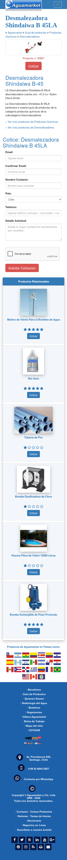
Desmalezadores (30, 36)
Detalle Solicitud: (16, 221)
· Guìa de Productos (33, 694)
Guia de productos (35, 32)
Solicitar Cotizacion (22, 268)
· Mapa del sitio (33, 725)
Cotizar (33, 66)
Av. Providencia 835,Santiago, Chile (38, 758)
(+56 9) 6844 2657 (38, 768)
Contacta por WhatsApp (38, 779)
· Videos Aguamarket (33, 716)
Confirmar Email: (16, 166)
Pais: (8, 193)
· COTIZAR (33, 730)
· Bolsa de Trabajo (34, 721)
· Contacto (21, 811)
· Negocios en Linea (33, 825)
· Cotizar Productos (40, 811)
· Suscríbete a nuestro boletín (33, 829)
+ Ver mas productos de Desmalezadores (29, 127)
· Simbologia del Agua (33, 703)
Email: (9, 152)
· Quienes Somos (33, 698)
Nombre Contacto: (16, 179)
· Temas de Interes (40, 816)
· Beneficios (33, 689)
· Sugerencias (33, 712)
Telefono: (11, 207)
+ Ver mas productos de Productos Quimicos (31, 121)
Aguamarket (15, 32)
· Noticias (22, 816)
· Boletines (33, 707)
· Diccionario (33, 820)
